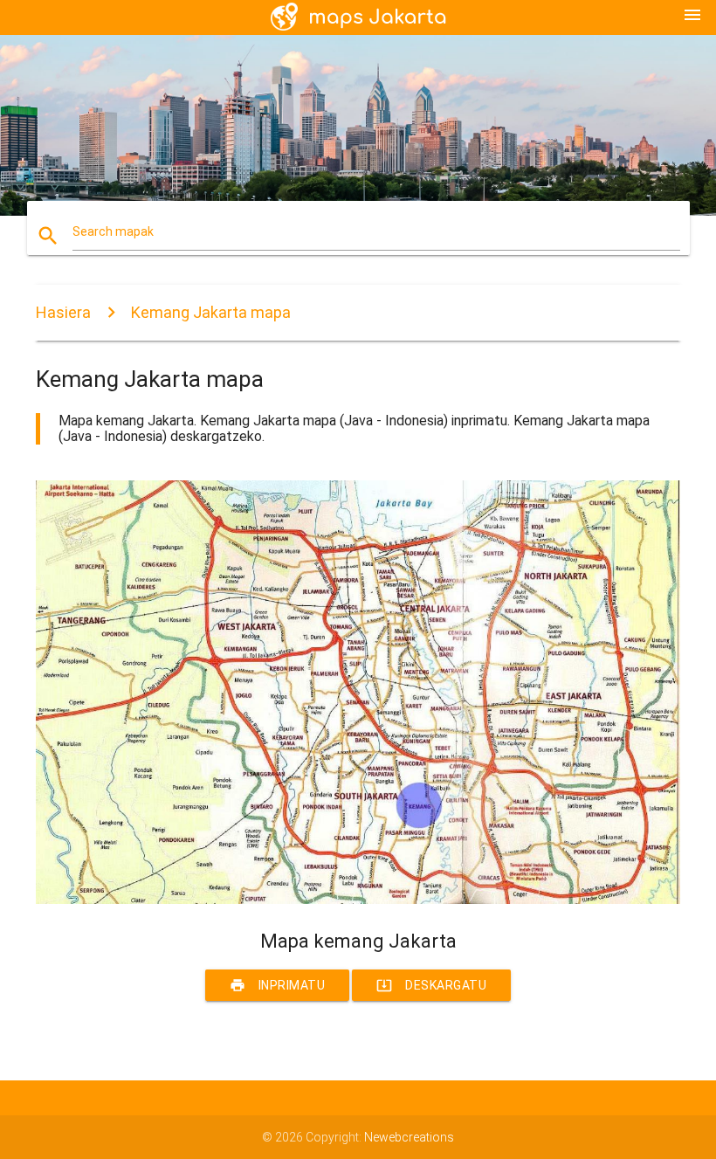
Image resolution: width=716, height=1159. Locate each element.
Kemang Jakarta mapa (211, 312)
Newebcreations (409, 1137)
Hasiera (63, 312)
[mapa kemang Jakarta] (358, 900)
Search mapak (113, 231)
